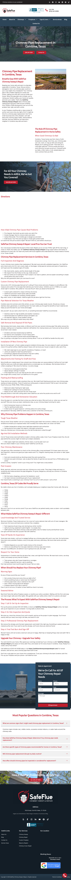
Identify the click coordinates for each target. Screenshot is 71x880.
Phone (55, 681)
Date (54, 687)
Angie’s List (15, 813)
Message (41, 693)
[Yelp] (49, 2)
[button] (35, 723)
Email (39, 687)
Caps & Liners (44, 19)
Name (40, 681)
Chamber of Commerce (39, 813)
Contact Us (36, 23)
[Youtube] (59, 2)
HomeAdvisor (22, 813)
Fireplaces (31, 19)
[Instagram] (56, 2)
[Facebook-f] (27, 819)
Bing (47, 813)
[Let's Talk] (46, 10)
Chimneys (21, 19)
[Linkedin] (62, 2)
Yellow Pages (29, 813)
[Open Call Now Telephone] (64, 875)
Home (4, 19)
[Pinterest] (65, 2)
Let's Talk (51, 9)
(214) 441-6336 (54, 11)
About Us (12, 19)
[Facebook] (52, 2)
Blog (65, 19)
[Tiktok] (68, 2)
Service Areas (57, 19)
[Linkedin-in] (35, 819)
